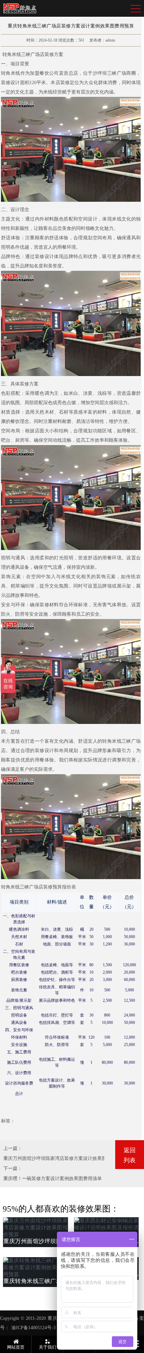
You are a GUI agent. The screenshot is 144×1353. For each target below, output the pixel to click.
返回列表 (130, 1155)
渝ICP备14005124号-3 (33, 1327)
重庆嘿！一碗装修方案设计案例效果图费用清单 (52, 1178)
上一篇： (12, 1148)
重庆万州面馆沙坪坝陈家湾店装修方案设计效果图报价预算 (64, 1158)
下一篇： (12, 1168)
